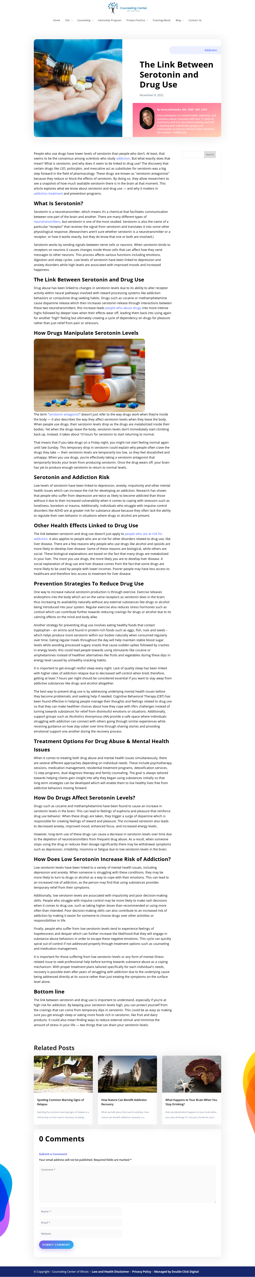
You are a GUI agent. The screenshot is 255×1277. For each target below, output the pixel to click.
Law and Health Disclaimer (110, 1272)
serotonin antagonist (64, 414)
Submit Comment (56, 1244)
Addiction (211, 50)
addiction (123, 158)
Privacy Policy (141, 1272)
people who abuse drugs (123, 308)
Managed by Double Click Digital (176, 1272)
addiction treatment (48, 193)
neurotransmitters (47, 221)
